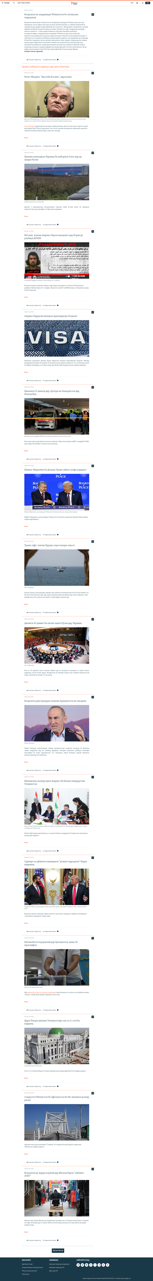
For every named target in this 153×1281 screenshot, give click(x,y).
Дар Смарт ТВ (53, 1271)
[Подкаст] (107, 1265)
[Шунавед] (142, 3)
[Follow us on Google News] (78, 1265)
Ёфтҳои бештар (58, 1250)
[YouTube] (137, 3)
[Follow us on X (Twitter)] (95, 1265)
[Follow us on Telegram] (99, 1265)
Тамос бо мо (25, 1274)
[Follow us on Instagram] (90, 1265)
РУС (132, 3)
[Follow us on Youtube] (86, 1265)
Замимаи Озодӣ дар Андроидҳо (59, 1264)
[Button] (34, 60)
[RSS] (103, 1265)
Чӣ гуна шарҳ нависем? (29, 1271)
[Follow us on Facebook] (82, 1265)
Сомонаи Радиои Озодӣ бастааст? (32, 1267)
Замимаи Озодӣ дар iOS (56, 1267)
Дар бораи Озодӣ (27, 1264)
